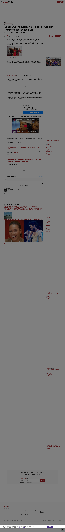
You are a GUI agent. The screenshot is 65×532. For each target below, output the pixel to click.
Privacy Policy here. (22, 527)
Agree (50, 526)
